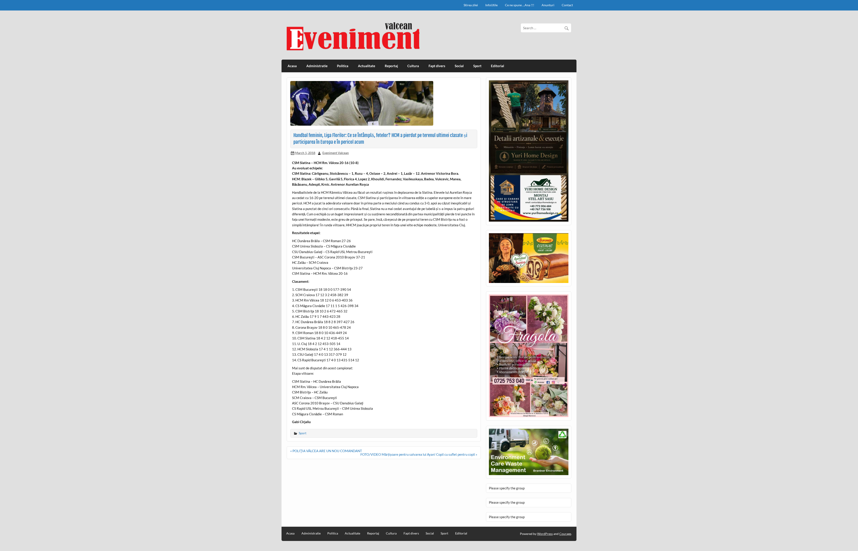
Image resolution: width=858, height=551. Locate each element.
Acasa (292, 66)
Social (459, 66)
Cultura (413, 66)
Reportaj (391, 66)
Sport (477, 66)
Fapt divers (437, 66)
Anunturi (548, 5)
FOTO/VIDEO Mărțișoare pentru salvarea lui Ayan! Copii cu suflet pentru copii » (418, 454)
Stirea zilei (471, 5)
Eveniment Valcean (335, 153)
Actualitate (366, 66)
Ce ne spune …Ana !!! (519, 5)
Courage (565, 534)
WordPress (545, 534)
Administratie (317, 66)
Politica (342, 66)
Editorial (497, 66)
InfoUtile (491, 5)
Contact (567, 5)
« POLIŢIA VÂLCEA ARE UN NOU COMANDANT (326, 451)
